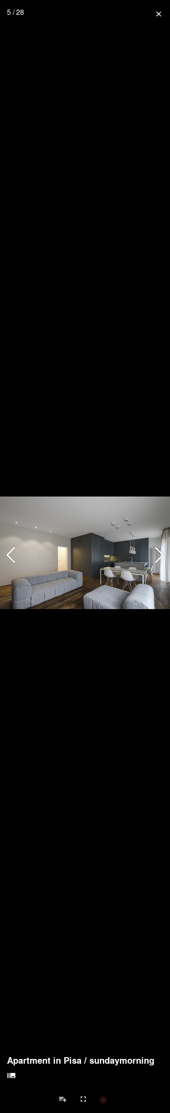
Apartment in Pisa (44, 1060)
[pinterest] (103, 1099)
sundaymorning (121, 1060)
